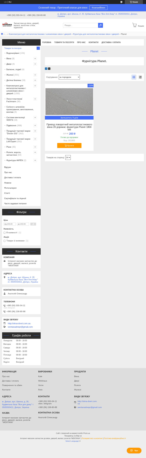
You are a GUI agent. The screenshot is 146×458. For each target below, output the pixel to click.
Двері (8, 64)
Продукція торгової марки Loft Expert (18, 140)
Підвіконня (11, 125)
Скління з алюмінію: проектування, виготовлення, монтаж (20, 109)
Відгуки (7, 167)
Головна (46, 42)
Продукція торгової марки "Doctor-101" (18, 132)
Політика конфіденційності (115, 438)
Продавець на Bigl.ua (73, 436)
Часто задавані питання (15, 203)
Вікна (8, 58)
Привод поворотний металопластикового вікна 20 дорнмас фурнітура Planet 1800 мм (69, 127)
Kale (40, 376)
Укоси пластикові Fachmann (14, 100)
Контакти (93, 42)
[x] (49, 69)
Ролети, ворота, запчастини (13, 153)
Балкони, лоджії (13, 69)
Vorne (40, 385)
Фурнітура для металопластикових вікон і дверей (96, 34)
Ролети (77, 385)
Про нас (81, 42)
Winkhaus (42, 381)
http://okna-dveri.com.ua (19, 323)
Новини (7, 183)
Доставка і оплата (111, 42)
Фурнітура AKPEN (14, 160)
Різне (8, 147)
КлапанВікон (98, 7)
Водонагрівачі (12, 53)
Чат (136, 450)
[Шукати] (100, 25)
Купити (70, 145)
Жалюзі (9, 75)
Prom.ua (86, 433)
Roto (40, 390)
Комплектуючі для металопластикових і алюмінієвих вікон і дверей (40, 34)
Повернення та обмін (12, 385)
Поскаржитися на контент (92, 438)
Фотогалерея (10, 188)
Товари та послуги (64, 42)
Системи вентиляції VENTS (15, 118)
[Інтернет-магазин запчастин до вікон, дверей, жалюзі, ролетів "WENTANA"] (7, 25)
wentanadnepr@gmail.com (20, 327)
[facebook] (46, 69)
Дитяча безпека (13, 80)
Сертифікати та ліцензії (15, 198)
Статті (7, 193)
